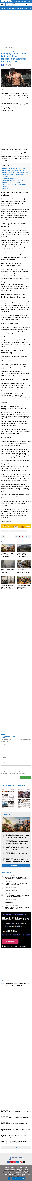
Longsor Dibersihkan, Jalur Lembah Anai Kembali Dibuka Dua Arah (16, 883)
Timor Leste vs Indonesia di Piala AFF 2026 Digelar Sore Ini (16, 901)
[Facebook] (8, 1162)
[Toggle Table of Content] (27, 165)
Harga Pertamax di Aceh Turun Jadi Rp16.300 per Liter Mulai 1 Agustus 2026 (17, 907)
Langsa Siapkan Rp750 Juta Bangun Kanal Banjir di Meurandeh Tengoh (15, 1118)
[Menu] (2, 4)
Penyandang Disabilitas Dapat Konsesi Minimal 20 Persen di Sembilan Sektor (17, 895)
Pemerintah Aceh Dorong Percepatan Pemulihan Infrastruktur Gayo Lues (14, 1136)
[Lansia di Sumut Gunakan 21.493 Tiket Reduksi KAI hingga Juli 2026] (24, 564)
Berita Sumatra (5, 51)
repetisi (24, 531)
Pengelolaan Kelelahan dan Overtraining (14, 180)
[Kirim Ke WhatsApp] (29, 536)
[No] (30, 1173)
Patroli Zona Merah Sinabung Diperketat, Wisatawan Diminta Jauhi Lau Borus (22, 555)
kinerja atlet (5, 531)
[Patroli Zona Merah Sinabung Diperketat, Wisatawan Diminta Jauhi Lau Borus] (24, 548)
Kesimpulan (6, 188)
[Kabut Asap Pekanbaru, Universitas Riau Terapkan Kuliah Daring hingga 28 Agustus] (8, 580)
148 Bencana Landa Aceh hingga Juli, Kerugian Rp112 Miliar (15, 1130)
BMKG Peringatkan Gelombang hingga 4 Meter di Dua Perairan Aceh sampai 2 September (16, 1112)
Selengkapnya (15, 865)
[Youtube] (20, 1162)
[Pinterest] (11, 1162)
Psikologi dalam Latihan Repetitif (12, 182)
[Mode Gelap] (27, 4)
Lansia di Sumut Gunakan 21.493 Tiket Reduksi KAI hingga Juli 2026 (23, 571)
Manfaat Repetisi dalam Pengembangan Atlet (15, 172)
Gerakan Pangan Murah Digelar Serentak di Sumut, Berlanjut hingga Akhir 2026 (23, 587)
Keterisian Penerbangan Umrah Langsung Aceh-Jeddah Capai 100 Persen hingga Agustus (14, 1124)
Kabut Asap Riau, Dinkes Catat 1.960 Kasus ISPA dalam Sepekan (8, 571)
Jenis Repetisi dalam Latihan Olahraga (13, 170)
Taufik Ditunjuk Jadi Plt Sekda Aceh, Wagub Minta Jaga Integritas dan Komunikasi (14, 1142)
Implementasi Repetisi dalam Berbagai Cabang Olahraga (16, 175)
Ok (9, 1178)
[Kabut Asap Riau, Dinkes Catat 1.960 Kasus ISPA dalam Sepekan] (8, 564)
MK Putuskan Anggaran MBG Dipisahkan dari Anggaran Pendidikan (17, 889)
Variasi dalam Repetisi (9, 178)
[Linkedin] (17, 1162)
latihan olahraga (15, 531)
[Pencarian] (30, 4)
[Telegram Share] (26, 536)
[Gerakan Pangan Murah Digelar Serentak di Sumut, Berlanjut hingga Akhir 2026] (24, 580)
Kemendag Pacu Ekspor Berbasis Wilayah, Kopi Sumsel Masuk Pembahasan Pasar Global (7, 555)
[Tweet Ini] (19, 536)
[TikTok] (23, 1162)
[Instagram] (14, 1162)
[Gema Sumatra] (9, 4)
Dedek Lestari (8, 64)
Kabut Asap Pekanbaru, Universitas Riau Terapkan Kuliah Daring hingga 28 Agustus (7, 587)
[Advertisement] (16, 28)
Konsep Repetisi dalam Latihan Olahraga (14, 168)
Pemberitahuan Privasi (18, 1178)
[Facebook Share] (16, 536)
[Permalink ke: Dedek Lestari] (2, 65)
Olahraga (12, 51)
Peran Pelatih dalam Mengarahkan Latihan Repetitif (14, 185)
